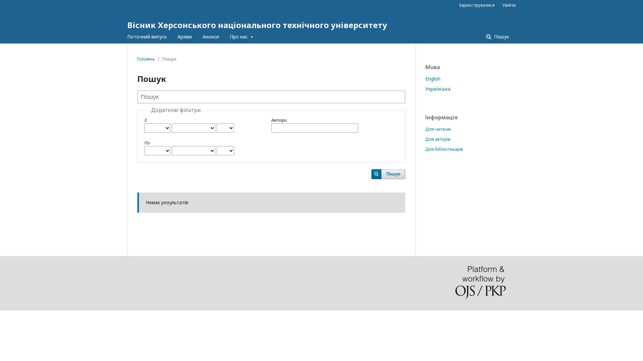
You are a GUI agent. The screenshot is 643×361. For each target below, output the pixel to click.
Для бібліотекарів (444, 149)
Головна (145, 59)
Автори (279, 120)
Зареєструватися (477, 5)
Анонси (211, 36)
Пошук (501, 36)
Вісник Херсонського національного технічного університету (257, 24)
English (432, 79)
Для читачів (438, 129)
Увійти (509, 5)
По (147, 143)
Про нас (239, 36)
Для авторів (437, 139)
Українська (437, 89)
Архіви (184, 36)
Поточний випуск (147, 36)
